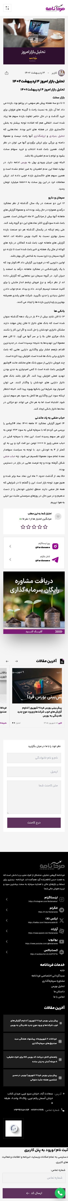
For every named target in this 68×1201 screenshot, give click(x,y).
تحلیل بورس (58, 986)
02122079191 (37, 1110)
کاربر (54, 73)
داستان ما (59, 992)
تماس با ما (59, 997)
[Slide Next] (7, 661)
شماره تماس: (58, 1170)
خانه (62, 971)
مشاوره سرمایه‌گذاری (53, 981)
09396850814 (21, 1110)
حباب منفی (9, 456)
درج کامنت (33, 822)
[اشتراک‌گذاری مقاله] (6, 73)
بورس (24, 162)
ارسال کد (36, 1193)
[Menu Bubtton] (7, 8)
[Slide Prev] (16, 661)
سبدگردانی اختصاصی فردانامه (48, 976)
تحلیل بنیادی (57, 136)
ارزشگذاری (40, 136)
